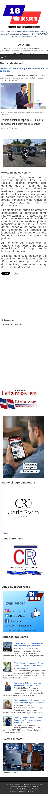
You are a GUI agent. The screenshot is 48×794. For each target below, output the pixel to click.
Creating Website (23, 786)
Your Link (20, 789)
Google (28, 791)
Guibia (5, 533)
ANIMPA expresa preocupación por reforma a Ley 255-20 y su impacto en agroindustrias (28, 665)
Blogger (20, 791)
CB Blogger (13, 128)
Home (3, 112)
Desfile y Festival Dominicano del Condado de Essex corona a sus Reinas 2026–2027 (28, 720)
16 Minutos (25, 784)
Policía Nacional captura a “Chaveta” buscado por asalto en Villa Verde (22, 122)
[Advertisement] (22, 294)
